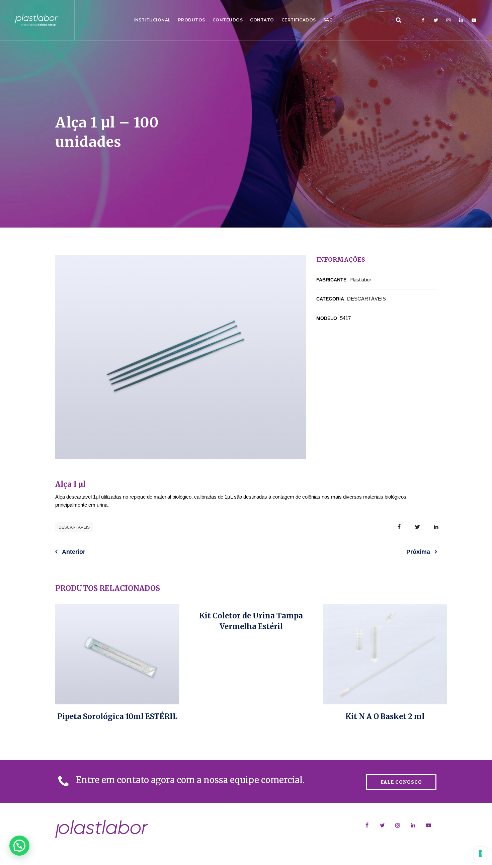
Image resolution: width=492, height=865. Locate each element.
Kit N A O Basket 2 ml (384, 716)
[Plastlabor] (36, 20)
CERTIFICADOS (298, 19)
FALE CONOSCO (401, 782)
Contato (262, 19)
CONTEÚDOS (228, 19)
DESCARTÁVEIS (74, 527)
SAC (328, 19)
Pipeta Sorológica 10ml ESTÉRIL (117, 716)
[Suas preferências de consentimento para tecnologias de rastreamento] (480, 853)
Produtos (191, 19)
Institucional (152, 19)
